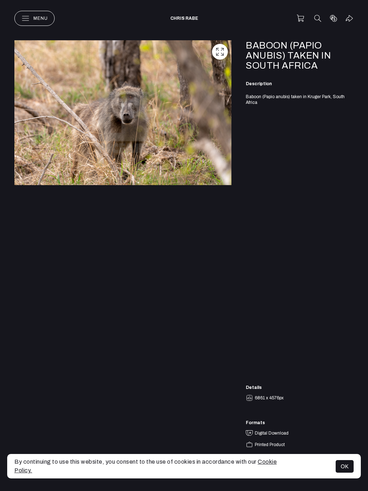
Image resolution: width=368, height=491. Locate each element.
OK (345, 466)
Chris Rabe (184, 18)
